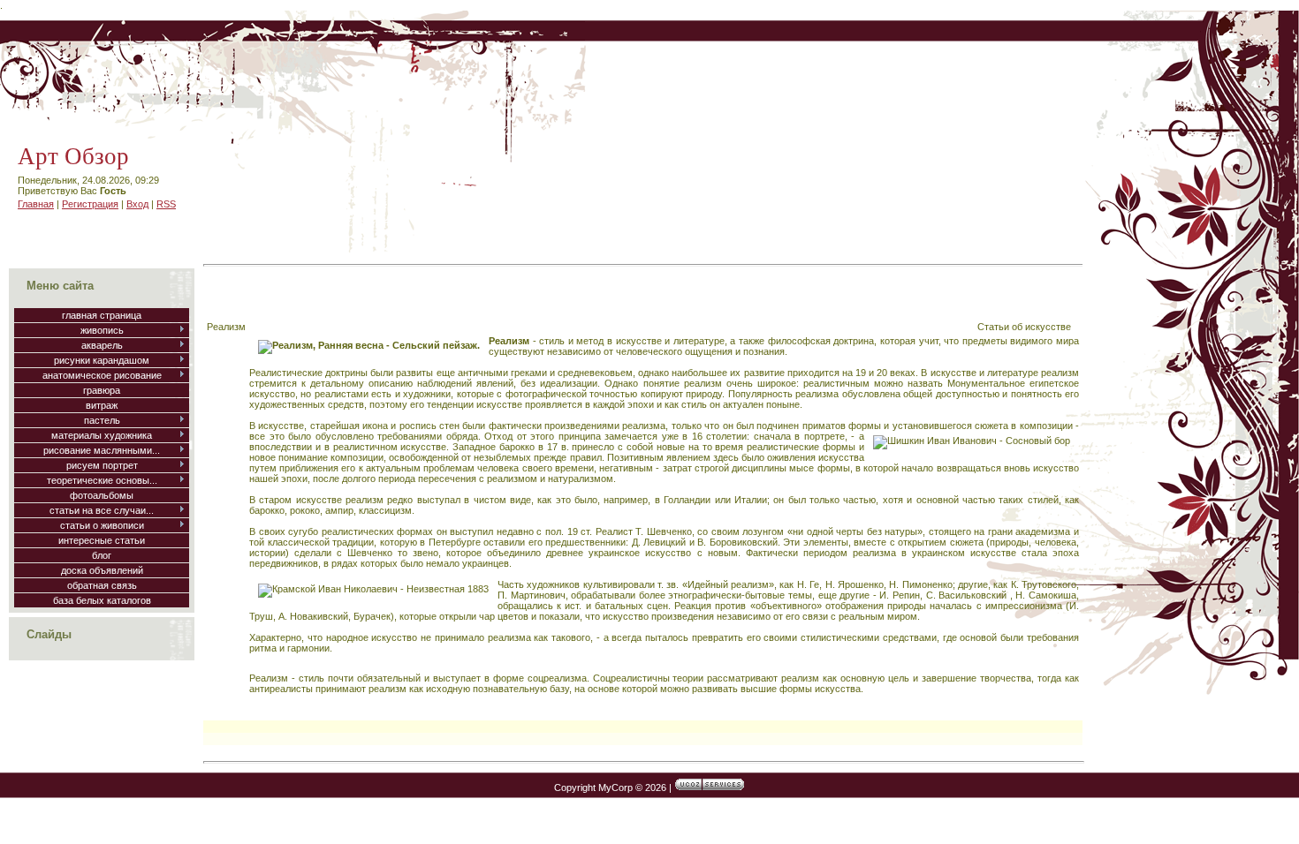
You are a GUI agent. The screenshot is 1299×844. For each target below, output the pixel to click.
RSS (166, 204)
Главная (36, 204)
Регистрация (90, 204)
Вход (137, 204)
